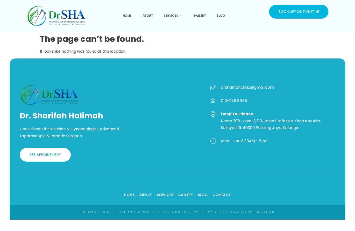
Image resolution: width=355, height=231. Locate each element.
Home (127, 16)
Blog (221, 16)
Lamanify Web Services (252, 212)
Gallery (199, 16)
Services (171, 16)
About (147, 16)
